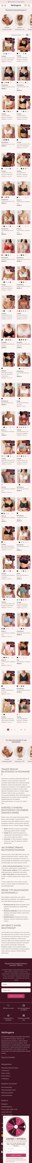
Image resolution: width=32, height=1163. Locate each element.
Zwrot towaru (5, 1070)
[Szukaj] (6, 5)
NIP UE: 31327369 (6, 1115)
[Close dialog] (5, 1117)
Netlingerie (4, 1104)
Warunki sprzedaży (6, 1087)
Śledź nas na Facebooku (8, 1057)
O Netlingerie (5, 1078)
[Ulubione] (26, 5)
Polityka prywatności (7, 1093)
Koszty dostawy (5, 1076)
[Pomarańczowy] (23, 53)
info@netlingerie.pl (6, 1107)
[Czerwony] (8, 82)
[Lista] (30, 35)
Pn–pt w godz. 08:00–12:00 (9, 1109)
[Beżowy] (19, 53)
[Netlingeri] (16, 5)
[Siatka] (27, 35)
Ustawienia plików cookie (8, 1090)
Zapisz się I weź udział (16, 996)
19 (21, 729)
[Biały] (21, 53)
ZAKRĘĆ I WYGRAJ (16, 1155)
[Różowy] (4, 82)
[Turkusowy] (23, 311)
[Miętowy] (4, 456)
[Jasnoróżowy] (21, 398)
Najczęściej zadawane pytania (9, 1068)
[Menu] (2, 5)
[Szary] (4, 53)
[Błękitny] (8, 53)
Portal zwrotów (5, 1073)
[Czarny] (17, 53)
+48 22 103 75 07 (6, 1112)
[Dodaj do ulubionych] (3, 40)
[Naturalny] (2, 53)
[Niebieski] (6, 53)
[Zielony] (6, 82)
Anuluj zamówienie (6, 1095)
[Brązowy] (25, 53)
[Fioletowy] (25, 311)
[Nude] (23, 82)
